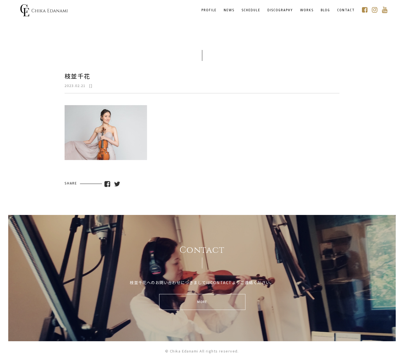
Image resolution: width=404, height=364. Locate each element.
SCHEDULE (251, 10)
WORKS (307, 10)
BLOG (325, 10)
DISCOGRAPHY (280, 10)
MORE (202, 302)
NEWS (229, 10)
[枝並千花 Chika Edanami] (44, 13)
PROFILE (209, 10)
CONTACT (346, 10)
